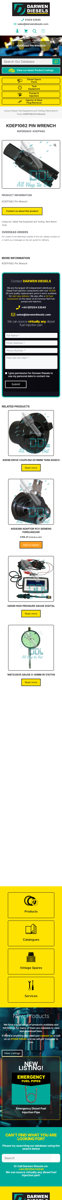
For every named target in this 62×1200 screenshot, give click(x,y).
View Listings (12, 1053)
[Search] (56, 61)
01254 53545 (33, 19)
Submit (16, 384)
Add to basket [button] (31, 544)
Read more (31, 467)
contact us (46, 1035)
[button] (34, 31)
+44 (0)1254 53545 (33, 307)
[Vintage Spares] (31, 961)
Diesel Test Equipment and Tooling (28, 111)
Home (7, 111)
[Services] (31, 989)
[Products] (31, 905)
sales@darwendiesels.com (32, 23)
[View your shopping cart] (26, 31)
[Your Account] (17, 30)
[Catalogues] (31, 933)
